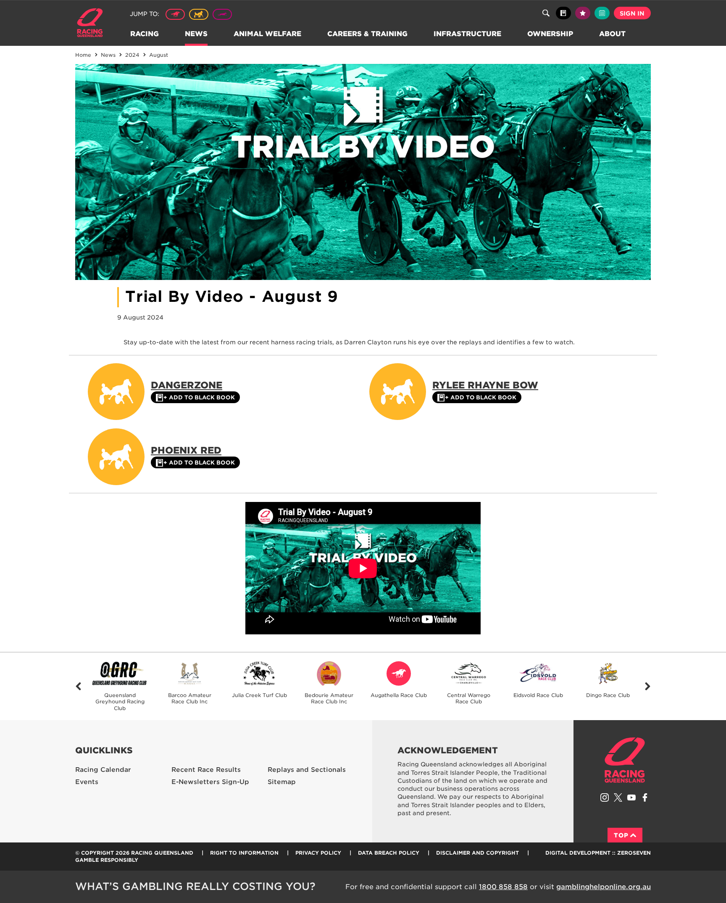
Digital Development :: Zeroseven (598, 853)
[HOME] (93, 24)
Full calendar (602, 13)
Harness (198, 14)
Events (86, 782)
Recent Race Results (206, 770)
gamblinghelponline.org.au (603, 887)
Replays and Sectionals (307, 770)
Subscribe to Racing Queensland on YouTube (631, 797)
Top (621, 835)
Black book (563, 13)
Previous (78, 686)
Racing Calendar (103, 770)
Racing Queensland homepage (625, 760)
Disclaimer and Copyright (477, 853)
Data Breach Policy (388, 853)
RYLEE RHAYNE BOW (485, 385)
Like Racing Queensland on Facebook (645, 797)
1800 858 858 (503, 887)
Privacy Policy (318, 853)
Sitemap (282, 782)
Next (647, 686)
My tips (582, 13)
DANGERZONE (186, 385)
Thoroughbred (175, 14)
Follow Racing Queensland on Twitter (618, 797)
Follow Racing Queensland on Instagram (604, 797)
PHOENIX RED (186, 450)
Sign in (632, 13)
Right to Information (244, 853)
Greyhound (222, 14)
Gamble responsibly (106, 860)
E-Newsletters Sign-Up (210, 782)
